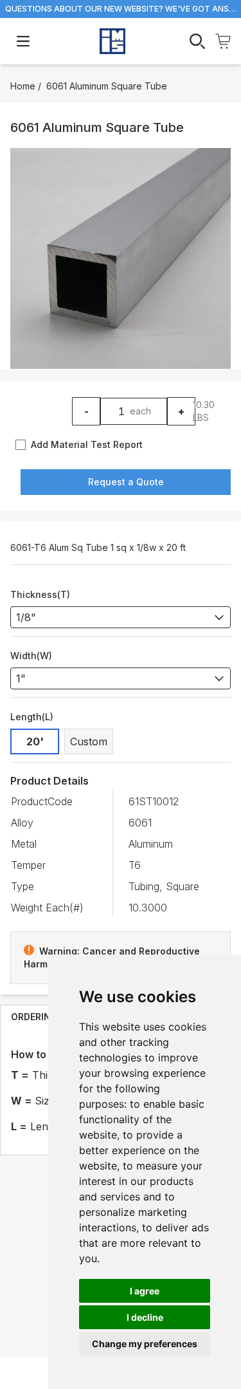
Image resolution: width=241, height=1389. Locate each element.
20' (35, 741)
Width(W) (31, 655)
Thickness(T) (40, 594)
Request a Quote (126, 481)
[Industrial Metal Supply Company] (112, 41)
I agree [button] (144, 1290)
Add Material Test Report (87, 444)
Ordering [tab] (34, 1016)
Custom (88, 741)
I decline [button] (145, 1317)
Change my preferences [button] (144, 1343)
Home (22, 85)
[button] (120, 258)
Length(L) (31, 716)
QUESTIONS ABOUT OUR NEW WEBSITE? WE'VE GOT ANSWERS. (120, 9)
